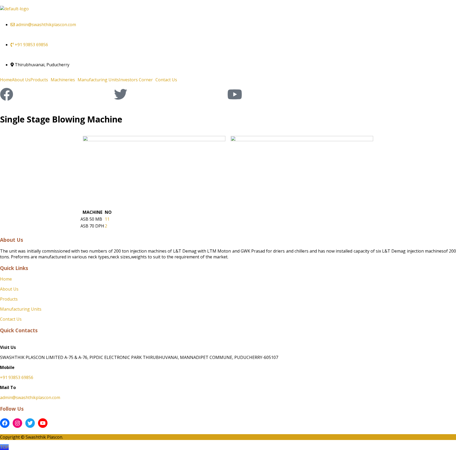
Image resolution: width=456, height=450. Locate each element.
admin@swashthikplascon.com (30, 397)
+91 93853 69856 (16, 377)
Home (6, 80)
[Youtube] (234, 94)
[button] (40, 80)
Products (39, 80)
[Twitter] (120, 94)
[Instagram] (17, 423)
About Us (21, 80)
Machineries (63, 80)
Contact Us (166, 80)
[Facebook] (6, 94)
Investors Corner (136, 80)
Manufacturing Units (98, 80)
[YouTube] (43, 423)
